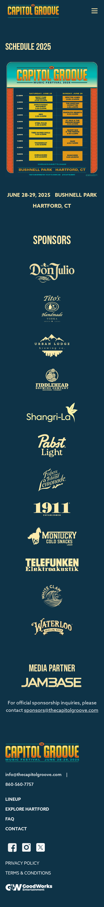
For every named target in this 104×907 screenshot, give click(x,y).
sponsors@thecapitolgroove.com (61, 710)
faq (9, 819)
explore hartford (27, 809)
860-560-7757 (19, 784)
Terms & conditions (28, 873)
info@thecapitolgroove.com (33, 774)
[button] (13, 799)
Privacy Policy (22, 863)
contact (16, 829)
